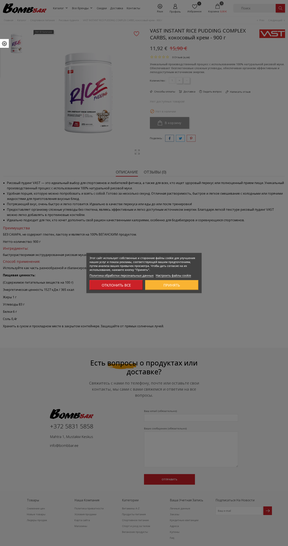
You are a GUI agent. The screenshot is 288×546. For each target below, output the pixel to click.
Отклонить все (116, 285)
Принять (171, 285)
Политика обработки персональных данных (122, 275)
